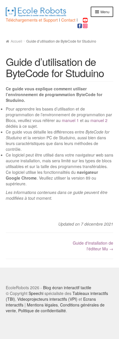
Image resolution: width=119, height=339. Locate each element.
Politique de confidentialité (42, 310)
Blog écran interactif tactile (67, 287)
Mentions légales (42, 305)
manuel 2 (98, 120)
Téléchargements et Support (32, 20)
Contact (68, 20)
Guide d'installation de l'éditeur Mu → (93, 246)
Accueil (16, 41)
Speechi (36, 293)
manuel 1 (70, 120)
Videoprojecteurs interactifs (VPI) (47, 299)
